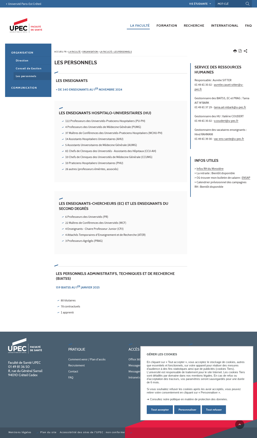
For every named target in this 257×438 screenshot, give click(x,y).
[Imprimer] (235, 51)
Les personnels (26, 76)
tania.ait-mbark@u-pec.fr (230, 107)
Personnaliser (187, 409)
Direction (22, 60)
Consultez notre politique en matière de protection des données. (189, 399)
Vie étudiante (198, 3)
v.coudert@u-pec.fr (226, 121)
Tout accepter (160, 409)
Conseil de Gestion (29, 68)
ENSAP (246, 178)
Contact (73, 372)
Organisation (22, 52)
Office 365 (134, 360)
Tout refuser (214, 409)
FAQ (70, 378)
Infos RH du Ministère (210, 169)
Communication (24, 87)
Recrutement (76, 366)
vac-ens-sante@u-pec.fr (229, 139)
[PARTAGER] (245, 51)
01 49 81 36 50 (19, 367)
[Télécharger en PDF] (240, 51)
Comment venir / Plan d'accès (87, 360)
